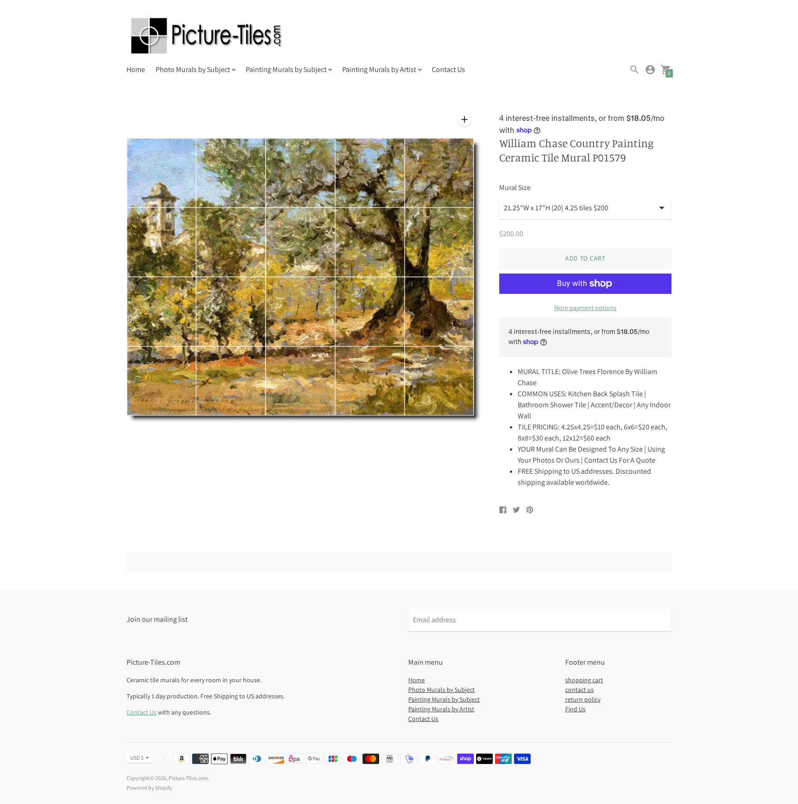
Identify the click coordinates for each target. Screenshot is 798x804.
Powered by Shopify (149, 787)
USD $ (137, 757)
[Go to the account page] (650, 69)
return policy (582, 699)
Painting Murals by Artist (441, 709)
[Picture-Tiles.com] (207, 37)
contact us (579, 689)
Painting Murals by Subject (444, 699)
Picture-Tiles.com (188, 777)
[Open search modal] (634, 69)
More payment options (585, 308)
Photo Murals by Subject (441, 689)
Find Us (575, 709)
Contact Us (448, 69)
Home (136, 69)
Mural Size (515, 188)
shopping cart (584, 680)
